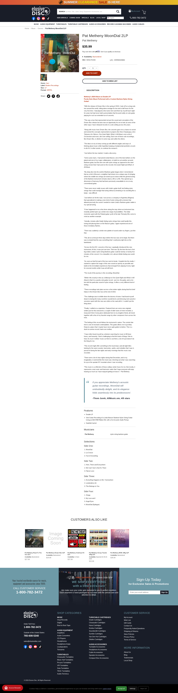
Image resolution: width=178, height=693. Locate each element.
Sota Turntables (63, 668)
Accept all (121, 688)
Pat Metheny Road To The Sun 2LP (33, 553)
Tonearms (60, 649)
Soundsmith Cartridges (97, 631)
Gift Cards (127, 623)
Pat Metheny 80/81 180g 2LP (119, 553)
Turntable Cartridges (78, 24)
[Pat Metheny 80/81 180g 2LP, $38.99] (120, 538)
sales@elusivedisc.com (32, 641)
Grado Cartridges (95, 620)
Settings (132, 688)
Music (36, 24)
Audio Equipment (47, 24)
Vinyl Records (62, 620)
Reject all (143, 688)
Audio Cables (138, 24)
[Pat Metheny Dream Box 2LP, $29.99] (55, 538)
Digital (59, 622)
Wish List (127, 620)
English (111, 18)
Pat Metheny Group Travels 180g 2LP (98, 553)
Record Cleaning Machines (119, 24)
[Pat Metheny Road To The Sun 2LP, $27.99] (34, 538)
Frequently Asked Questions (134, 628)
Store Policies (129, 634)
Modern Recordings (52, 85)
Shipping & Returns (131, 631)
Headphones (62, 641)
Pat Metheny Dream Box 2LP (55, 553)
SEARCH (62, 11)
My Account (128, 617)
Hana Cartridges (95, 625)
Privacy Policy (129, 637)
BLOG (92, 18)
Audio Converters (63, 635)
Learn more (107, 689)
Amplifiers (60, 633)
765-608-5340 (31, 635)
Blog (125, 655)
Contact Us (128, 626)
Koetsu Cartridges (95, 628)
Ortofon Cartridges (95, 639)
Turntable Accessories (97, 647)
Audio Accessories (97, 24)
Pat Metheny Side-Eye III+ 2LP (76, 553)
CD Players (61, 638)
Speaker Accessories (96, 655)
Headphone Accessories (98, 649)
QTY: (84, 68)
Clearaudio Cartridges (97, 622)
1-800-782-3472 (29, 592)
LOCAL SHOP (100, 18)
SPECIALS (85, 18)
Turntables (61, 24)
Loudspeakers (62, 647)
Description (93, 90)
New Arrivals (62, 18)
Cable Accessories (96, 652)
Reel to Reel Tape (63, 625)
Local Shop (128, 660)
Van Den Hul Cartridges (97, 636)
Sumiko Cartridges (96, 634)
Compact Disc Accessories (99, 658)
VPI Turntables (62, 665)
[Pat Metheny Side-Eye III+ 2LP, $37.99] (77, 538)
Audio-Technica (63, 674)
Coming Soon (74, 18)
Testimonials (128, 658)
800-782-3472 (139, 17)
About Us (127, 652)
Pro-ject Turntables (64, 662)
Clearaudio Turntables (65, 657)
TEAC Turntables (63, 671)
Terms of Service (130, 640)
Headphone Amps (63, 644)
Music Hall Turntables (65, 660)
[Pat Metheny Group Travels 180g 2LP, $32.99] (98, 538)
